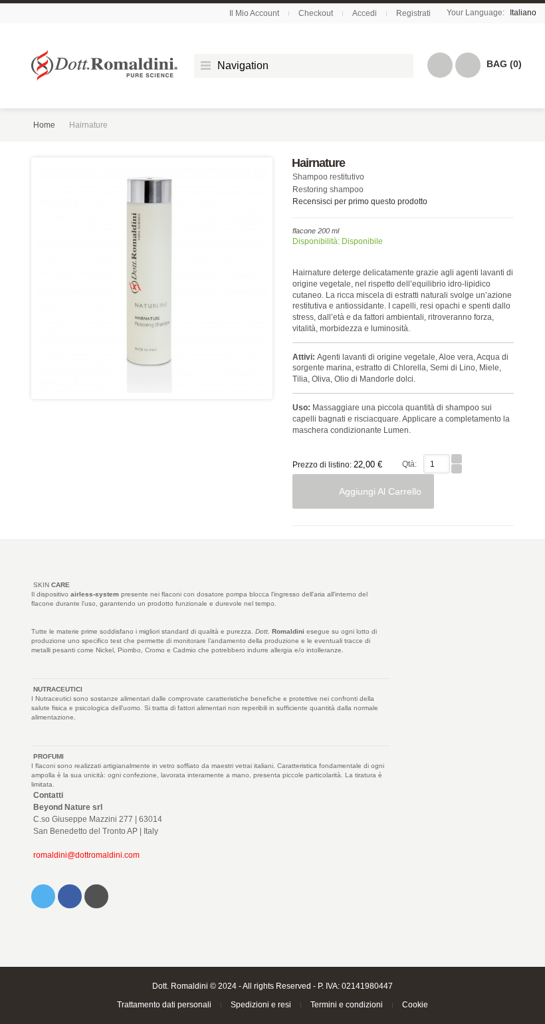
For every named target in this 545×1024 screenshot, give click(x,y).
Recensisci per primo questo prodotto (359, 201)
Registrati (413, 13)
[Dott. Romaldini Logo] (104, 65)
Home (44, 125)
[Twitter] (43, 896)
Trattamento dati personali (164, 1004)
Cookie (415, 1004)
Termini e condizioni (346, 1004)
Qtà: (409, 464)
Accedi (364, 13)
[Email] (96, 896)
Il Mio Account (254, 13)
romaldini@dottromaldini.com (86, 855)
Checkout (315, 13)
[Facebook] (70, 896)
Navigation (243, 65)
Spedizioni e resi (261, 1004)
